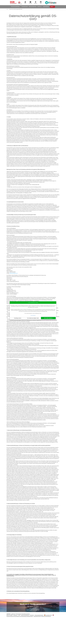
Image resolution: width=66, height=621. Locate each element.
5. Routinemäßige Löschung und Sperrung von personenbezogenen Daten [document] (21, 214)
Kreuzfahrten (32, 6)
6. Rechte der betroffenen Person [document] (13, 226)
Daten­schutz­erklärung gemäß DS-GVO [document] (15, 9)
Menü (52, 6)
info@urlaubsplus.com (13, 273)
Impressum (15, 615)
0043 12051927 (33, 608)
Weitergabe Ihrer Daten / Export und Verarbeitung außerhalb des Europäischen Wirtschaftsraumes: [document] (26, 169)
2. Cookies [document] (9, 116)
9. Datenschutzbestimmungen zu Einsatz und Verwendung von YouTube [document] (21, 503)
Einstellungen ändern (17, 318)
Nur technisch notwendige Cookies (33, 318)
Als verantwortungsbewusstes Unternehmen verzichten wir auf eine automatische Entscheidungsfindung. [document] (26, 593)
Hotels (39, 6)
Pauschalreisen (15, 6)
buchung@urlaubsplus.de (33, 609)
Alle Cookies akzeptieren (48, 318)
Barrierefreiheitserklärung (46, 616)
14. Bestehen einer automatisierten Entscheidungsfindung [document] (18, 591)
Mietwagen (46, 6)
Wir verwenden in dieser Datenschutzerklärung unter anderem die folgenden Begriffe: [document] (22, 44)
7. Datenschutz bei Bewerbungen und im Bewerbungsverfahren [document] (19, 430)
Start (7, 9)
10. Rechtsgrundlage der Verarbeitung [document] (14, 534)
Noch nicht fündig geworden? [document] (33, 604)
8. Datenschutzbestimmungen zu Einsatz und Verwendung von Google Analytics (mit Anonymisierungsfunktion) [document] (28, 445)
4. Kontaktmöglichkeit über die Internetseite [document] (15, 201)
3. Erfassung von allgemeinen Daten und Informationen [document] (17, 145)
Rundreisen (25, 6)
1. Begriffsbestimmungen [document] (11, 36)
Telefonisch (13, 613)
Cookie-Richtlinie (33, 315)
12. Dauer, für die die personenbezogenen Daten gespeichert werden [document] (20, 566)
